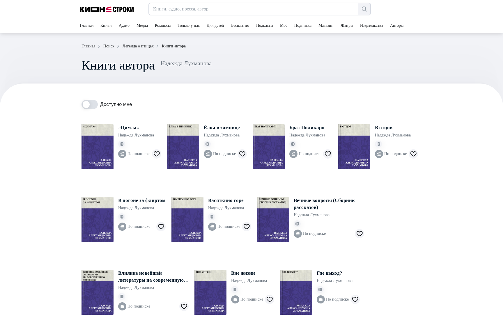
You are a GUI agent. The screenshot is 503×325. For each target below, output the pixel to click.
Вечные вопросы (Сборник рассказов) (324, 204)
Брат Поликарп (307, 127)
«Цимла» (128, 127)
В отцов (383, 127)
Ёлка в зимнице (222, 127)
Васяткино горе (226, 200)
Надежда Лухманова (136, 135)
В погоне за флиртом (142, 200)
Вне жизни (243, 273)
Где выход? (329, 273)
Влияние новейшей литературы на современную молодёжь (151, 277)
